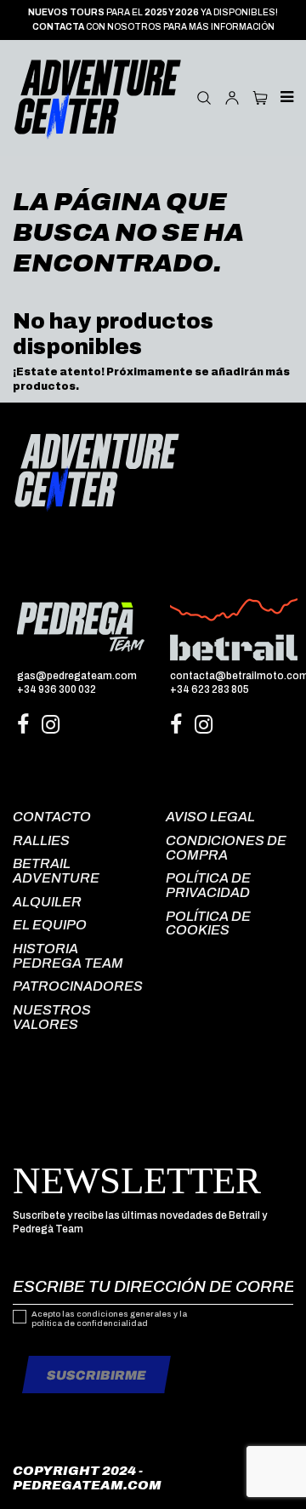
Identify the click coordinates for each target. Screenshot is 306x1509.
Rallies (41, 840)
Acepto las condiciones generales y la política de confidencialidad (109, 1319)
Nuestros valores (52, 1017)
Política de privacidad (208, 885)
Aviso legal (210, 816)
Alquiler (47, 902)
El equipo (50, 924)
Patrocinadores (78, 986)
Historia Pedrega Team (68, 955)
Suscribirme (96, 1375)
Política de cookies (208, 923)
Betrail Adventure (56, 870)
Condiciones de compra (226, 847)
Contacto (52, 816)
